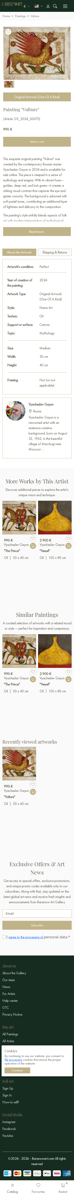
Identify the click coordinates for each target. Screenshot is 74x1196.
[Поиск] (55, 6)
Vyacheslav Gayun (41, 404)
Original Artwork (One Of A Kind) (37, 97)
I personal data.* (38, 937)
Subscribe (37, 925)
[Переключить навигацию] (65, 6)
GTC (5, 1007)
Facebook (9, 1128)
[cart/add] (33, 545)
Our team (8, 980)
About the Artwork (19, 252)
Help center (10, 1000)
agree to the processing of (26, 937)
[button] (27, 6)
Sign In (7, 1095)
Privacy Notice (12, 1014)
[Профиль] (48, 6)
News (6, 986)
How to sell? (10, 1102)
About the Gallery (14, 973)
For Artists (8, 993)
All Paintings (10, 1034)
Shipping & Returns (54, 252)
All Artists (8, 1041)
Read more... (37, 231)
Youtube (7, 1135)
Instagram (8, 1122)
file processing (13, 1060)
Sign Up (7, 1088)
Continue (17, 1070)
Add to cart (37, 142)
